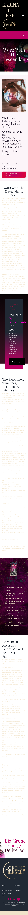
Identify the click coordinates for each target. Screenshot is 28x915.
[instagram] (14, 899)
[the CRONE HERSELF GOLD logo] (9, 19)
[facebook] (9, 899)
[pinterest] (18, 899)
